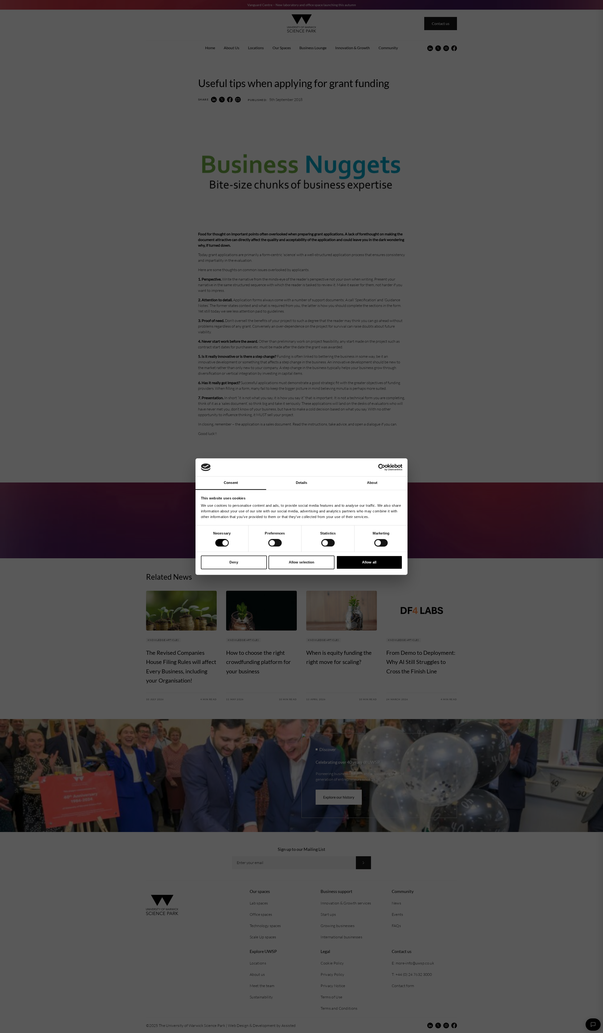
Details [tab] (301, 483)
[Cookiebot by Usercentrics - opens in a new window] (381, 467)
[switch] (275, 543)
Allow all (369, 562)
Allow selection (301, 562)
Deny (233, 562)
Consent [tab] (231, 483)
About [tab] (372, 483)
